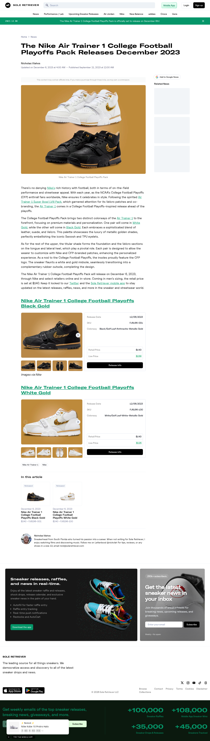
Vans (174, 13)
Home (24, 36)
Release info (115, 365)
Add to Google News (169, 77)
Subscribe (192, 624)
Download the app (21, 627)
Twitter (74, 283)
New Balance (136, 13)
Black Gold (73, 227)
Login (186, 5)
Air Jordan (109, 13)
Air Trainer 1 (48, 206)
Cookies (189, 688)
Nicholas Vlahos (30, 63)
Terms (179, 688)
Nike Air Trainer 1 (30, 464)
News (36, 13)
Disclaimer (201, 688)
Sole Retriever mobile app (108, 283)
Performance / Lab (53, 13)
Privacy (169, 688)
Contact (158, 688)
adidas (151, 13)
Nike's (51, 188)
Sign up (199, 5)
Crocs (164, 13)
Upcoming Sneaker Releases (83, 13)
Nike (122, 13)
